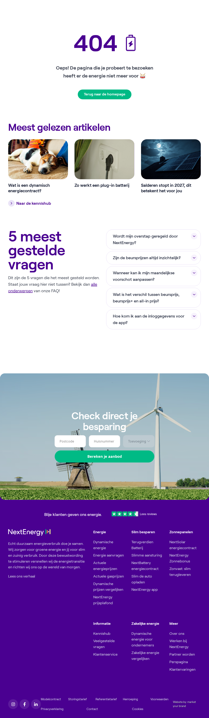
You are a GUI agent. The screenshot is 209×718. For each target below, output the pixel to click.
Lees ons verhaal (21, 576)
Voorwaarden (159, 699)
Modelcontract (51, 699)
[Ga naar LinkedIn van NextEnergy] (36, 704)
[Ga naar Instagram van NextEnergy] (13, 704)
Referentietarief (106, 699)
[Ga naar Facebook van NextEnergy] (24, 704)
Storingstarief (77, 699)
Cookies (137, 709)
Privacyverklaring (52, 709)
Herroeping (130, 699)
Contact (92, 709)
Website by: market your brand (184, 704)
